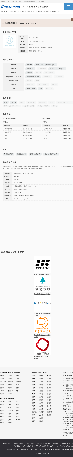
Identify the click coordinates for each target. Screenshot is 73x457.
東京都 (31, 44)
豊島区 (10, 423)
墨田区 (2, 420)
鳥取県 (41, 415)
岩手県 (33, 382)
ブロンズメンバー (34, 37)
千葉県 (33, 406)
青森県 (33, 379)
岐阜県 (41, 385)
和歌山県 (41, 412)
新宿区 (2, 411)
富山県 (33, 421)
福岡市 (17, 385)
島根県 (41, 418)
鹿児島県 (49, 412)
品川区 (10, 402)
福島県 (33, 391)
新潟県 (33, 415)
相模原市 (10, 391)
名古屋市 (10, 382)
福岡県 (49, 394)
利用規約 (55, 443)
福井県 (41, 375)
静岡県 (41, 388)
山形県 (33, 388)
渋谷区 (10, 414)
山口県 (49, 379)
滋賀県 (41, 397)
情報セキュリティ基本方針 (34, 443)
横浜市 (2, 388)
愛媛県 (49, 388)
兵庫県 (41, 406)
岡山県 (41, 421)
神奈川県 (34, 412)
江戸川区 (18, 420)
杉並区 (10, 420)
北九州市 (18, 382)
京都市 (10, 385)
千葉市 (2, 385)
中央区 (2, 405)
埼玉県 (33, 403)
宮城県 (33, 385)
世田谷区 (10, 411)
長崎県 (49, 400)
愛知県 (41, 391)
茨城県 (33, 394)
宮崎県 (49, 403)
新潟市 (10, 375)
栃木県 (33, 397)
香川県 (49, 385)
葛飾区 (17, 417)
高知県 (49, 391)
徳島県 (49, 382)
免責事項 (47, 443)
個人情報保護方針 (19, 443)
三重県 (41, 394)
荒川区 (17, 405)
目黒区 (10, 405)
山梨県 (41, 379)
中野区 (10, 417)
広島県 (49, 375)
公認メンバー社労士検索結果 (35, 11)
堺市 (17, 391)
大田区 (10, 408)
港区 (1, 408)
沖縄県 (49, 415)
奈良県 (41, 409)
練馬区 (17, 411)
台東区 (2, 417)
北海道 (33, 375)
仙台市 (2, 379)
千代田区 (2, 402)
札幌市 (2, 375)
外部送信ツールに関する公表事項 (23, 446)
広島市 (17, 379)
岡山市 (17, 375)
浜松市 (10, 379)
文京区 (2, 414)
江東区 (2, 423)
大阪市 (10, 388)
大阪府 (41, 403)
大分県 (49, 409)
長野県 (41, 382)
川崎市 (2, 391)
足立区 (17, 414)
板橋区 (17, 408)
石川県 (33, 418)
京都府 (41, 400)
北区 (17, 402)
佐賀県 (49, 397)
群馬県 (33, 400)
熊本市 (17, 388)
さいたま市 (3, 382)
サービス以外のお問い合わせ (65, 446)
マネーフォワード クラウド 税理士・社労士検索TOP (13, 11)
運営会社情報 (6, 443)
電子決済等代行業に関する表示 (45, 446)
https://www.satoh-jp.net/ (21, 199)
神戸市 (10, 394)
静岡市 (2, 394)
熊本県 (49, 406)
